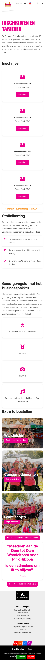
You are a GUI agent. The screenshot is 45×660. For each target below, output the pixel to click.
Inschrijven (22, 94)
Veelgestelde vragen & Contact (22, 627)
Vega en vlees (12, 522)
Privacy (30, 649)
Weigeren (31, 657)
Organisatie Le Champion (23, 610)
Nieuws (19, 3)
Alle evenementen (22, 616)
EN (33, 3)
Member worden (22, 613)
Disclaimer (22, 630)
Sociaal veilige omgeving (22, 618)
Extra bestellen (12, 479)
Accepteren (21, 657)
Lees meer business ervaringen (22, 584)
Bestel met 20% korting (16, 440)
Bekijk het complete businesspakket (22, 538)
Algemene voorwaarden (22, 632)
